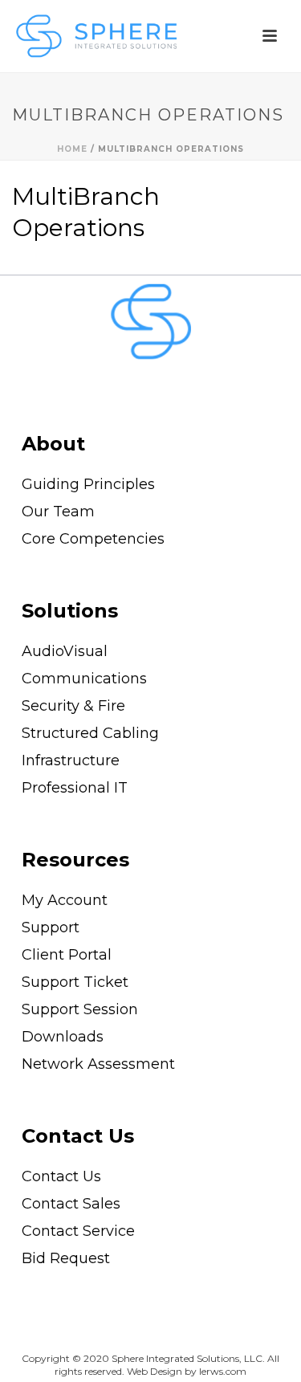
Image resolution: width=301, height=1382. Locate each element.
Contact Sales (71, 1204)
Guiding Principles (88, 484)
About (53, 443)
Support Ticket (75, 982)
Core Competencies (93, 539)
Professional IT (75, 788)
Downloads (63, 1037)
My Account (65, 900)
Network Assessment (98, 1064)
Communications (84, 678)
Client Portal (67, 955)
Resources (75, 859)
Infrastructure (71, 760)
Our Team (58, 511)
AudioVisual (65, 651)
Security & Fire (73, 706)
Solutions (70, 610)
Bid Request (66, 1258)
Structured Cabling (90, 733)
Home (72, 149)
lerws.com (222, 1371)
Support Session (80, 1009)
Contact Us (78, 1136)
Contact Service (78, 1231)
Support (50, 927)
